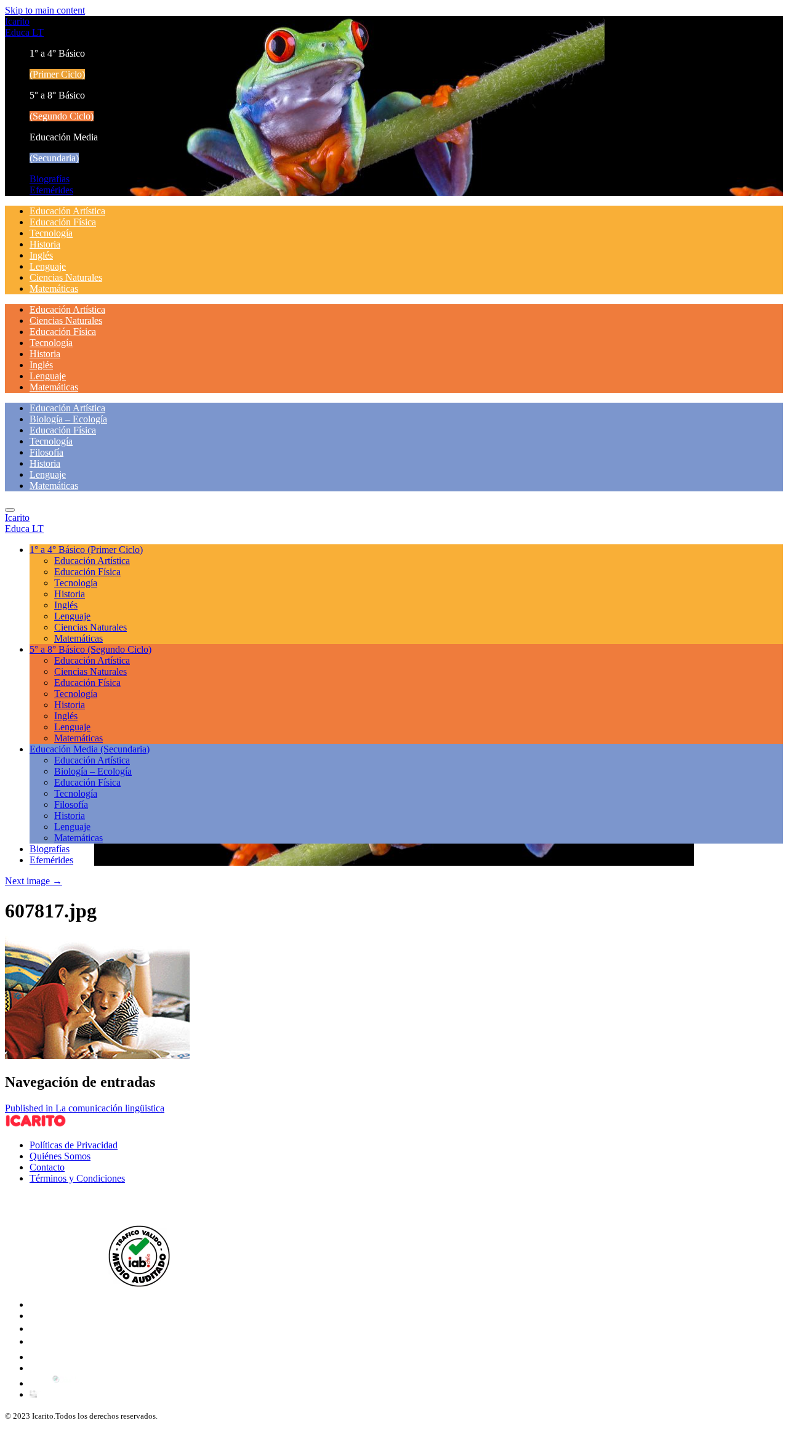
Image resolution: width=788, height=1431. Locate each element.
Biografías (50, 179)
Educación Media (90, 749)
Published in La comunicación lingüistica (84, 1108)
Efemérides (51, 190)
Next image (33, 881)
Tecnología (51, 233)
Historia (45, 244)
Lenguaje (48, 266)
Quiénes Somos (60, 1156)
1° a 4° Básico (86, 549)
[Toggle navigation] (10, 510)
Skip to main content (45, 10)
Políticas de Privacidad (74, 1145)
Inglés (41, 255)
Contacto (47, 1167)
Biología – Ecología (68, 419)
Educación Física (63, 222)
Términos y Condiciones (77, 1178)
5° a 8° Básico (90, 649)
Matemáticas (54, 288)
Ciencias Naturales (66, 277)
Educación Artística (67, 211)
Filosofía (46, 452)
